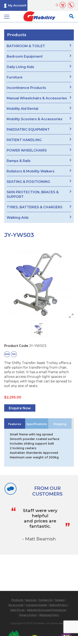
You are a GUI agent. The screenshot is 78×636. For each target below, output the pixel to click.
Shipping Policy (49, 615)
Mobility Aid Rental (22, 109)
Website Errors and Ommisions (46, 610)
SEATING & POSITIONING (28, 182)
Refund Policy (58, 605)
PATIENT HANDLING (24, 140)
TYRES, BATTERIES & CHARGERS (34, 207)
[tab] (14, 423)
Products (17, 600)
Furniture (14, 77)
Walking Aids (18, 218)
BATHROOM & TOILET (26, 46)
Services (31, 600)
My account (16, 605)
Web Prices (17, 610)
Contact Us (45, 600)
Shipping (59, 424)
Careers (59, 600)
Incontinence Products (26, 88)
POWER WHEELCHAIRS (27, 150)
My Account (17, 5)
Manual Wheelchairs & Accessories (37, 98)
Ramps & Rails (19, 161)
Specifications (36, 424)
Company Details (36, 605)
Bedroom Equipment (25, 56)
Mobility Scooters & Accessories (34, 119)
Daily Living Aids (20, 67)
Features (14, 424)
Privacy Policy (28, 615)
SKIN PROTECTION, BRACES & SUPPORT (33, 194)
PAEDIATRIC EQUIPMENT (28, 129)
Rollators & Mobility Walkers (30, 171)
